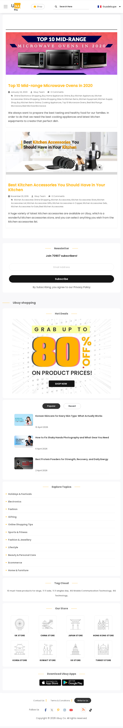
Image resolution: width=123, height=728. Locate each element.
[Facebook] (45, 709)
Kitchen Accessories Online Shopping (32, 199)
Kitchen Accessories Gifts (39, 203)
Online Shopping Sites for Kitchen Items (59, 99)
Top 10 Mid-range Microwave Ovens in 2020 (50, 85)
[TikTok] (90, 709)
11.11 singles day (61, 590)
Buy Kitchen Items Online (29, 102)
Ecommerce (15, 562)
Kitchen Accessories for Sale (24, 206)
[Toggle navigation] (5, 6)
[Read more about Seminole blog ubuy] (16, 6)
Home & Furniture (18, 570)
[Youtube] (71, 709)
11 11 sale (47, 590)
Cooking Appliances (52, 102)
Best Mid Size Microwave (34, 106)
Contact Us (38, 700)
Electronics (14, 501)
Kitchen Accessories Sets (95, 203)
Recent (72, 406)
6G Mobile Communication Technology (91, 590)
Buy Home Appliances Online (56, 95)
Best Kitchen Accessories (51, 206)
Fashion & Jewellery (19, 539)
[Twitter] (51, 709)
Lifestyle (13, 547)
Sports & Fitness (17, 532)
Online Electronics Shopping (27, 95)
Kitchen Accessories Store (83, 199)
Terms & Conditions (60, 700)
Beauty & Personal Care (22, 555)
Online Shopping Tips (20, 524)
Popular (51, 406)
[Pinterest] (58, 709)
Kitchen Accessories (61, 199)
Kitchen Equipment (88, 99)
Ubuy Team (39, 92)
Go (56, 6)
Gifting (12, 517)
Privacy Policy (82, 287)
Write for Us (82, 700)
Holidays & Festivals (20, 494)
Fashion (12, 509)
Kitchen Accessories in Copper (67, 203)
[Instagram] (64, 709)
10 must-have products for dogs (24, 590)
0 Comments (57, 92)
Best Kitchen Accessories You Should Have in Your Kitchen (56, 187)
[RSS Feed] (83, 709)
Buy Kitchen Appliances (82, 95)
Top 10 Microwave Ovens (74, 102)
